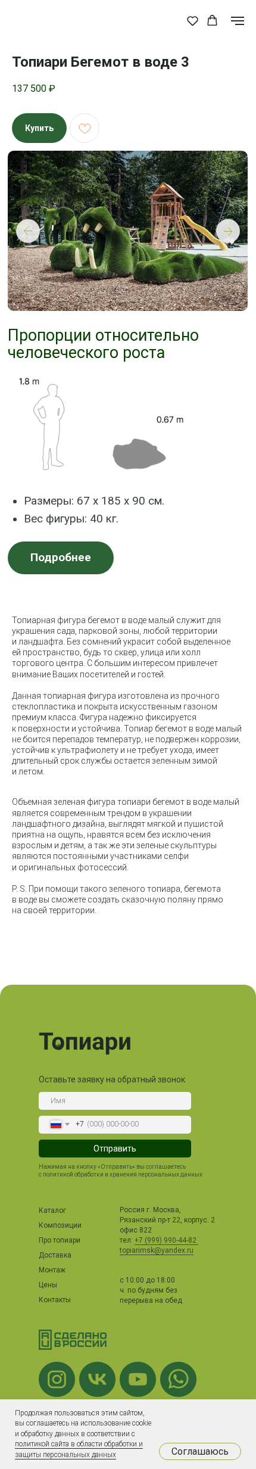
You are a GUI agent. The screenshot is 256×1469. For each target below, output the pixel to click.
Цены (48, 1285)
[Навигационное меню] (237, 21)
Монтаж (52, 1270)
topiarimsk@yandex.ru (156, 1250)
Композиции (60, 1225)
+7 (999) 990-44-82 (166, 1240)
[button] (192, 20)
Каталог (52, 1210)
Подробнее (60, 557)
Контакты (55, 1300)
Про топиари (59, 1240)
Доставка (55, 1255)
